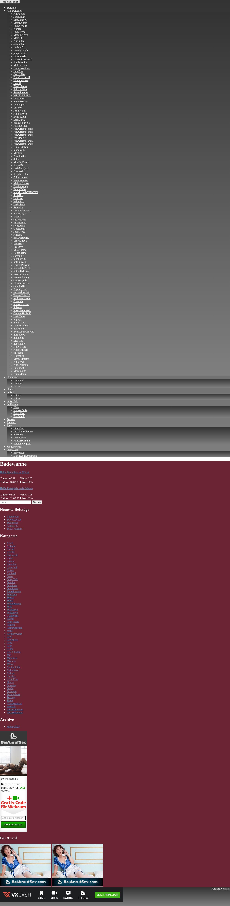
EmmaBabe (19, 189)
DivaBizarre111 (21, 77)
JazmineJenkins (21, 210)
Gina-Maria (19, 374)
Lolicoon (18, 198)
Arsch (10, 543)
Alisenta (17, 234)
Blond (10, 558)
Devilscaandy (20, 186)
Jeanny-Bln (19, 110)
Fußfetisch (12, 404)
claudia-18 (19, 286)
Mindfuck (12, 658)
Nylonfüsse (13, 670)
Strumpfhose (13, 694)
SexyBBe (18, 328)
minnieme (18, 337)
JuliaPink (18, 71)
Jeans (9, 630)
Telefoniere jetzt (21, 443)
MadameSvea (20, 34)
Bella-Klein (19, 116)
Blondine (12, 564)
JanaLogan (19, 16)
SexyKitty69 (20, 240)
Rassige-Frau (20, 125)
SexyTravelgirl (14, 528)
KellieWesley (20, 101)
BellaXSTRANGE (23, 331)
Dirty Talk (12, 401)
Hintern (11, 624)
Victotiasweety (21, 80)
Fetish (16, 398)
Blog (9, 425)
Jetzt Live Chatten (23, 431)
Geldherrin (12, 615)
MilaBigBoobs (21, 162)
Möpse (10, 664)
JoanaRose (19, 231)
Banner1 (11, 422)
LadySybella (20, 25)
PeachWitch (19, 171)
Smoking (11, 685)
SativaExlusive (21, 271)
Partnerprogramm (220, 888)
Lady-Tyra (19, 31)
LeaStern (18, 246)
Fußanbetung (14, 603)
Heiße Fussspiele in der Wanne (16, 488)
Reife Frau (12, 679)
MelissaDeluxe (21, 183)
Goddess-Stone (21, 68)
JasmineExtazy (21, 277)
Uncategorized (14, 703)
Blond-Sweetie (21, 283)
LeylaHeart (19, 98)
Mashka (17, 153)
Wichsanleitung (15, 709)
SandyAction (20, 62)
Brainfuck (12, 567)
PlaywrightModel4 (23, 143)
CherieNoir (13, 516)
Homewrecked (14, 627)
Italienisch (18, 201)
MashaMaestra (21, 358)
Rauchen (11, 676)
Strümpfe (12, 691)
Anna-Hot (12, 525)
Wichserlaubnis (15, 712)
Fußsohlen (19, 413)
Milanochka (19, 222)
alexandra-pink (21, 292)
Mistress (11, 661)
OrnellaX (18, 301)
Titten (10, 700)
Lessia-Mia (19, 119)
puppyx (17, 319)
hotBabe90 (19, 334)
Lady (9, 642)
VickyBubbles (21, 325)
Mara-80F (18, 37)
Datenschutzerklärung (25, 455)
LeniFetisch (19, 437)
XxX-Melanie (20, 364)
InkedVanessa (20, 180)
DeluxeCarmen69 (22, 59)
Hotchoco (18, 355)
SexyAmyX (19, 213)
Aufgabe (11, 546)
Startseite (11, 7)
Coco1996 (19, 74)
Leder (10, 649)
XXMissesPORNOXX (25, 192)
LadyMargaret (21, 168)
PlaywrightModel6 (23, 131)
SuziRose (18, 243)
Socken (11, 419)
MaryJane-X (20, 19)
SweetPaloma (20, 92)
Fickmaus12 (19, 56)
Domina (17, 383)
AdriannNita (20, 89)
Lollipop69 (19, 104)
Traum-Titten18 (21, 295)
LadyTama (19, 316)
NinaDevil (19, 361)
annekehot (18, 44)
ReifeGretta (19, 252)
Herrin (16, 386)
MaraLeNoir (20, 22)
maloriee (18, 434)
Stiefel (10, 688)
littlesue (17, 307)
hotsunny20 (19, 262)
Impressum (12, 449)
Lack (9, 636)
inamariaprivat (21, 304)
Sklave (10, 389)
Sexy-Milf (18, 165)
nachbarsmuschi (21, 298)
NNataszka (19, 322)
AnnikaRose (20, 113)
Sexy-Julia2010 (21, 268)
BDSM (10, 552)
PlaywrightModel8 (23, 134)
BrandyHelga (20, 50)
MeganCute (19, 370)
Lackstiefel (12, 639)
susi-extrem (19, 219)
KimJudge (18, 41)
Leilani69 (18, 47)
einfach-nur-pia (21, 122)
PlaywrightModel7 (23, 140)
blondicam (19, 150)
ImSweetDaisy (21, 237)
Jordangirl (18, 255)
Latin (9, 645)
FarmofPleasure (21, 265)
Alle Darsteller (14, 10)
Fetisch (10, 392)
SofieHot (18, 195)
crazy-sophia (20, 280)
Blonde (10, 561)
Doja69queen (20, 146)
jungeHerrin (19, 53)
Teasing (11, 697)
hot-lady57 (19, 343)
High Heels (13, 621)
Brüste (10, 570)
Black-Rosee (20, 86)
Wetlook (11, 706)
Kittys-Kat (19, 13)
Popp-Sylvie (20, 289)
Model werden (14, 446)
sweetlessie (19, 225)
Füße (16, 407)
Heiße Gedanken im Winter (14, 472)
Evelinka (18, 207)
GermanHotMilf (22, 313)
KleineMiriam (20, 349)
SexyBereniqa (20, 174)
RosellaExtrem (21, 274)
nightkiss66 (19, 258)
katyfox (17, 216)
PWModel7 (19, 137)
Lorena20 (18, 367)
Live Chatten (14, 652)
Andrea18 (18, 28)
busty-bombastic (22, 310)
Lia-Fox (17, 107)
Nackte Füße (20, 410)
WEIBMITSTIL (22, 95)
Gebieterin (19, 228)
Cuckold (11, 573)
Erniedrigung (14, 591)
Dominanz (12, 377)
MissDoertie (19, 249)
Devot (10, 576)
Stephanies (12, 522)
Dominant (18, 380)
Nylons (10, 673)
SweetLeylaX (14, 519)
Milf (9, 655)
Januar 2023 (13, 726)
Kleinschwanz (14, 633)
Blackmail (12, 555)
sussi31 (17, 83)
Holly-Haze (19, 346)
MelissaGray (20, 65)
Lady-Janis (19, 204)
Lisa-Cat (18, 340)
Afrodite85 (19, 156)
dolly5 (16, 159)
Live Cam (18, 428)
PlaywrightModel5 (23, 128)
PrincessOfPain (21, 440)
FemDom (12, 594)
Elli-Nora (18, 352)
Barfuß (10, 549)
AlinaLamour (20, 177)
